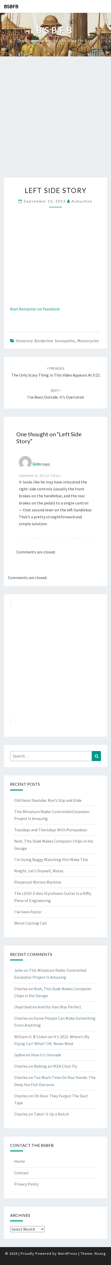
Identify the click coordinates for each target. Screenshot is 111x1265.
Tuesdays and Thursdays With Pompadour (50, 829)
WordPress (67, 1253)
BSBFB (11, 6)
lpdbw (19, 1054)
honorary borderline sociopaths (45, 340)
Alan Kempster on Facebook (35, 308)
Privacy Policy (26, 1184)
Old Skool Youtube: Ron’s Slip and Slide (48, 800)
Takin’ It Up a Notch (51, 1114)
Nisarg (100, 1253)
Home (19, 1161)
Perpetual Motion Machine (37, 882)
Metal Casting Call (30, 923)
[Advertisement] (55, 120)
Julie (18, 970)
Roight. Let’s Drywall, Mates (39, 870)
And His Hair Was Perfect (59, 1006)
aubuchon (82, 201)
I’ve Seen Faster (28, 911)
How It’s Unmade (46, 1054)
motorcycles (88, 340)
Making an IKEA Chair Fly (55, 1066)
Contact (21, 1172)
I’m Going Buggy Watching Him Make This (51, 859)
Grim (37, 464)
